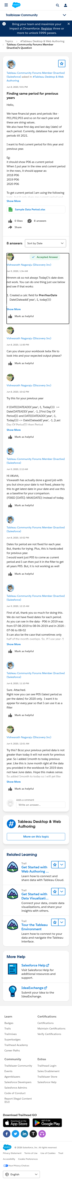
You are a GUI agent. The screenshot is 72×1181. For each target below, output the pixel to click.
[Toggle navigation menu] (64, 15)
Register (46, 28)
